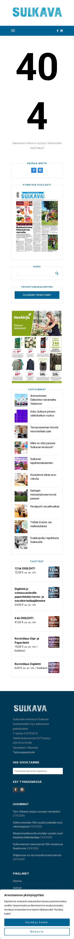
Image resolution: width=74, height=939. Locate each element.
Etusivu (17, 881)
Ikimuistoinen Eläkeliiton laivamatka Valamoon (43, 399)
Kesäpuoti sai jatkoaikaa (44, 506)
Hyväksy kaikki (37, 922)
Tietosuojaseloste (24, 752)
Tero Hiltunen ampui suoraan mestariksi (36, 811)
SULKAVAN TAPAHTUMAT (37, 295)
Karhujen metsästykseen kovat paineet (43, 494)
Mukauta (37, 931)
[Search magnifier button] (57, 273)
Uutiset (17, 888)
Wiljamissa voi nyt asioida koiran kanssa (37, 855)
